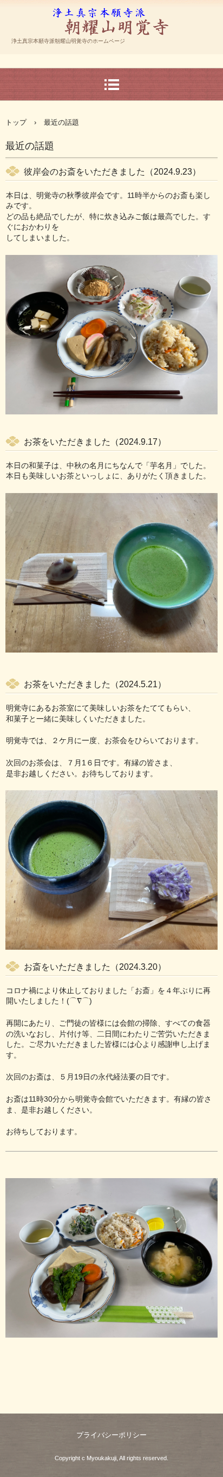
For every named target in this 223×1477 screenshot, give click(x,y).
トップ (16, 122)
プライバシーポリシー (111, 1435)
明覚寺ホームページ (112, 45)
